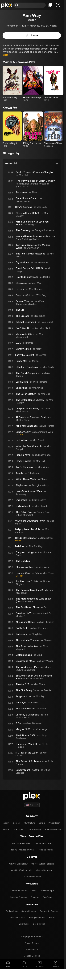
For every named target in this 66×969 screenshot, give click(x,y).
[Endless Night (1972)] (12, 129)
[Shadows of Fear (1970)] (53, 129)
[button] (58, 5)
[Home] (7, 5)
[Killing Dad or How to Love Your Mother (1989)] (33, 129)
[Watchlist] (50, 5)
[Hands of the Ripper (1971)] (33, 84)
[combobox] (32, 5)
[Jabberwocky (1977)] (12, 84)
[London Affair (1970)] (53, 84)
